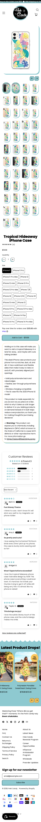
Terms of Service (9, 751)
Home (4, 729)
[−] (4, 259)
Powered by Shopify (27, 788)
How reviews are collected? (14, 633)
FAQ (4, 733)
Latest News (28, 733)
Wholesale (27, 759)
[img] (9, 498)
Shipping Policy (8, 747)
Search (5, 758)
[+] (12, 259)
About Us (27, 729)
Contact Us (7, 737)
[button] (37, 9)
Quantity (5, 255)
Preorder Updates (30, 762)
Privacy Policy (8, 754)
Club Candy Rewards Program (30, 738)
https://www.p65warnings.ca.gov (21, 439)
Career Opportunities (29, 744)
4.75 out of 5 (26, 461)
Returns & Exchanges (6, 742)
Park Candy (12, 788)
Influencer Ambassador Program (28, 752)
